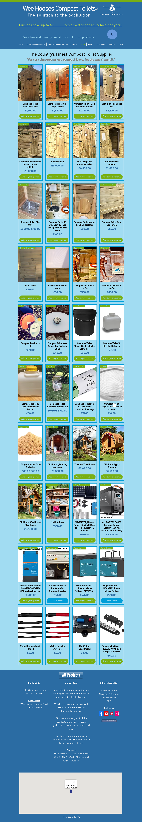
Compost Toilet (109, 690)
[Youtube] (106, 713)
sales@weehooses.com (34, 690)
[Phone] (112, 34)
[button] (114, 404)
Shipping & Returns (109, 694)
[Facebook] (101, 713)
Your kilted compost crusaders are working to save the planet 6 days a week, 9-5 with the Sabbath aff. (71, 693)
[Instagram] (117, 713)
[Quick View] (57, 83)
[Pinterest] (112, 713)
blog (71, 729)
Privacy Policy (109, 697)
